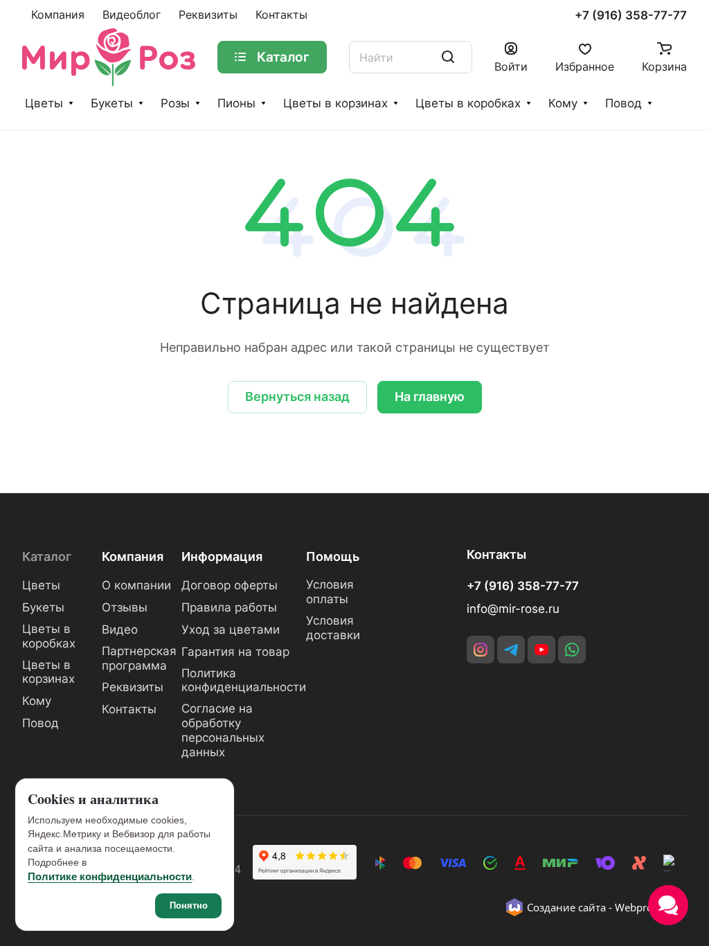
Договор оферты (229, 585)
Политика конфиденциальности (243, 680)
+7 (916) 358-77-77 (631, 15)
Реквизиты (132, 687)
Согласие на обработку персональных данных (222, 730)
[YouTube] (541, 649)
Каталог (46, 556)
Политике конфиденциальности (110, 876)
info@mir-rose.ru (513, 609)
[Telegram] (511, 649)
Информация (221, 556)
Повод (623, 103)
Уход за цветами (230, 629)
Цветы (44, 103)
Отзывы (124, 607)
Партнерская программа (139, 658)
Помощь (332, 556)
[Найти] (448, 57)
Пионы (236, 103)
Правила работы (229, 607)
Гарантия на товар (235, 652)
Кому (562, 103)
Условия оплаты (330, 592)
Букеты (112, 103)
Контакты (129, 709)
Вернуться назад (297, 396)
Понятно (189, 905)
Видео (120, 629)
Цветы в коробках (468, 103)
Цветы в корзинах (335, 103)
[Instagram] (480, 649)
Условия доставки (333, 628)
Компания (132, 556)
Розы (175, 103)
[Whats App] (572, 649)
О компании (136, 585)
